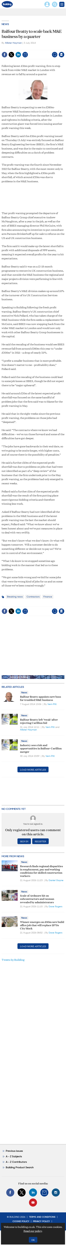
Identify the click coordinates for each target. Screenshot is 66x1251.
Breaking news (15, 596)
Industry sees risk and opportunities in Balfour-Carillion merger (41, 748)
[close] (64, 47)
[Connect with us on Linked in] (33, 1192)
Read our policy (33, 1231)
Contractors (33, 596)
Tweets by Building (13, 960)
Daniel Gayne (56, 880)
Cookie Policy (20, 1221)
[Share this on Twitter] (11, 55)
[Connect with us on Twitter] (21, 1192)
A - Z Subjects (14, 1156)
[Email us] (44, 1192)
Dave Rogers (55, 906)
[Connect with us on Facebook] (10, 1192)
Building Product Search (20, 1167)
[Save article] (61, 55)
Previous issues (14, 1151)
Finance (47, 596)
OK (33, 1239)
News (5, 24)
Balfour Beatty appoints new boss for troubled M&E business (40, 698)
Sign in (21, 47)
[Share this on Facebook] (4, 55)
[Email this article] (25, 55)
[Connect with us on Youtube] (33, 1202)
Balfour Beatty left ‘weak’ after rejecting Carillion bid (39, 721)
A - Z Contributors (16, 1162)
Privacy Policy (41, 1221)
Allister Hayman (13, 42)
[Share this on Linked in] (18, 55)
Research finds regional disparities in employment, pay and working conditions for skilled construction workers (41, 871)
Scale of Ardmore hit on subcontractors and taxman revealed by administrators (37, 898)
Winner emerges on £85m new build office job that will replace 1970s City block (42, 925)
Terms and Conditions (42, 1216)
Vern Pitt (52, 704)
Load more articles (33, 769)
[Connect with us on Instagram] (56, 1192)
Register (40, 841)
